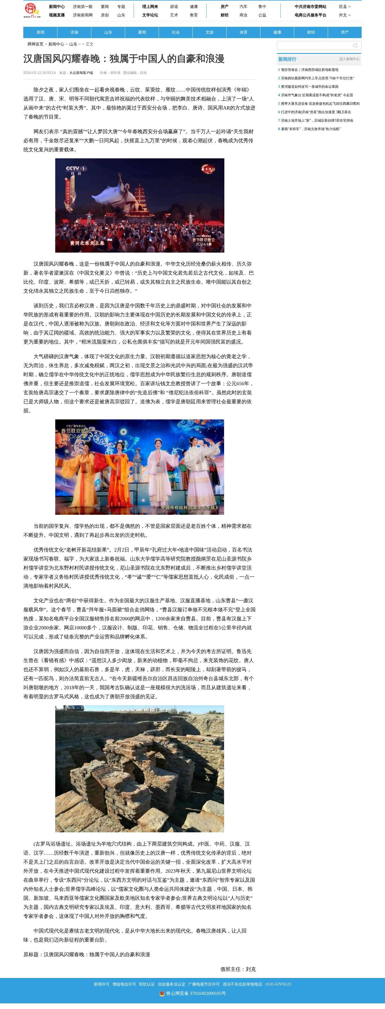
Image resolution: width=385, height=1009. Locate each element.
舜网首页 (35, 44)
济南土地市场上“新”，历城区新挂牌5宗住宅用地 (317, 120)
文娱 (210, 32)
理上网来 (150, 7)
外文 (343, 15)
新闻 (41, 32)
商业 (243, 15)
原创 (105, 15)
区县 (343, 7)
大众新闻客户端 (81, 73)
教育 (194, 15)
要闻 (105, 7)
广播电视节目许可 (204, 984)
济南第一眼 (83, 7)
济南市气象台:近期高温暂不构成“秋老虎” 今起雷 (317, 95)
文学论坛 (150, 15)
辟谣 (174, 7)
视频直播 (57, 15)
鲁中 (262, 7)
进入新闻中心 (349, 59)
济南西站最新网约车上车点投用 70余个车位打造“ (317, 78)
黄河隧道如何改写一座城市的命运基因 (309, 87)
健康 (194, 7)
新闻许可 (102, 984)
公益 (262, 15)
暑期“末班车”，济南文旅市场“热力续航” (311, 129)
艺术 (174, 15)
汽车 (243, 7)
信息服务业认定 (171, 984)
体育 (243, 32)
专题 (121, 7)
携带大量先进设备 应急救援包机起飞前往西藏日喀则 (320, 104)
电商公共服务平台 (310, 15)
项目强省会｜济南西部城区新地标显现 (309, 70)
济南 (74, 32)
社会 (176, 32)
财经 (225, 15)
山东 (121, 15)
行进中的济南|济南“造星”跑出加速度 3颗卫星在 (316, 112)
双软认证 (147, 984)
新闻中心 (57, 7)
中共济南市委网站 (310, 7)
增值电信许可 (124, 984)
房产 (225, 7)
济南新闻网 (83, 15)
